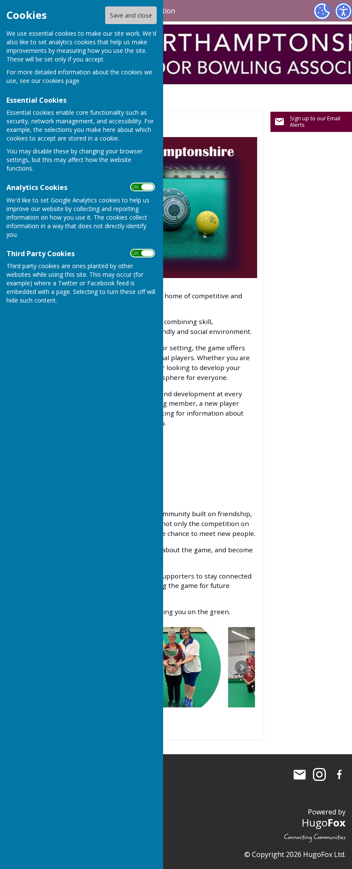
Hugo (324, 822)
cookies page (60, 80)
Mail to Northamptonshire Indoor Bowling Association (299, 774)
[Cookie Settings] (322, 11)
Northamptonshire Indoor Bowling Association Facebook (339, 774)
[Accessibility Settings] (343, 11)
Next (242, 667)
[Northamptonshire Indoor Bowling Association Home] (170, 667)
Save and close (131, 15)
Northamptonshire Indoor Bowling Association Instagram (319, 774)
